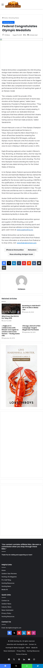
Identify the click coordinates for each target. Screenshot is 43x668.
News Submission (7, 610)
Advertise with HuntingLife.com (17, 644)
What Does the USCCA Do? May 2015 (10, 317)
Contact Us (5, 600)
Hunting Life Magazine (9, 577)
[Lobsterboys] (21, 406)
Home (5, 18)
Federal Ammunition (15, 250)
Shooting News (14, 18)
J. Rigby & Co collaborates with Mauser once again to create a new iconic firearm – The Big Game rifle (11, 331)
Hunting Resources (8, 583)
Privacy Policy (6, 613)
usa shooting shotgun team (22, 254)
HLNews (7, 35)
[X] (9, 263)
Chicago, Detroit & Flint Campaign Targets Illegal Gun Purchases (31, 328)
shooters (32, 250)
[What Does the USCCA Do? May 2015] (11, 309)
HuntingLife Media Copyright (15, 647)
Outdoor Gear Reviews (9, 573)
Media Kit (5, 589)
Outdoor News (6, 604)
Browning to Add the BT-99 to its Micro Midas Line (31, 308)
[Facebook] (4, 263)
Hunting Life (18, 641)
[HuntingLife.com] (13, 4)
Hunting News (6, 586)
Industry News (6, 607)
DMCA (28, 647)
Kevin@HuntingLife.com (13, 628)
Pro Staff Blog (6, 580)
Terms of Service (21, 654)
